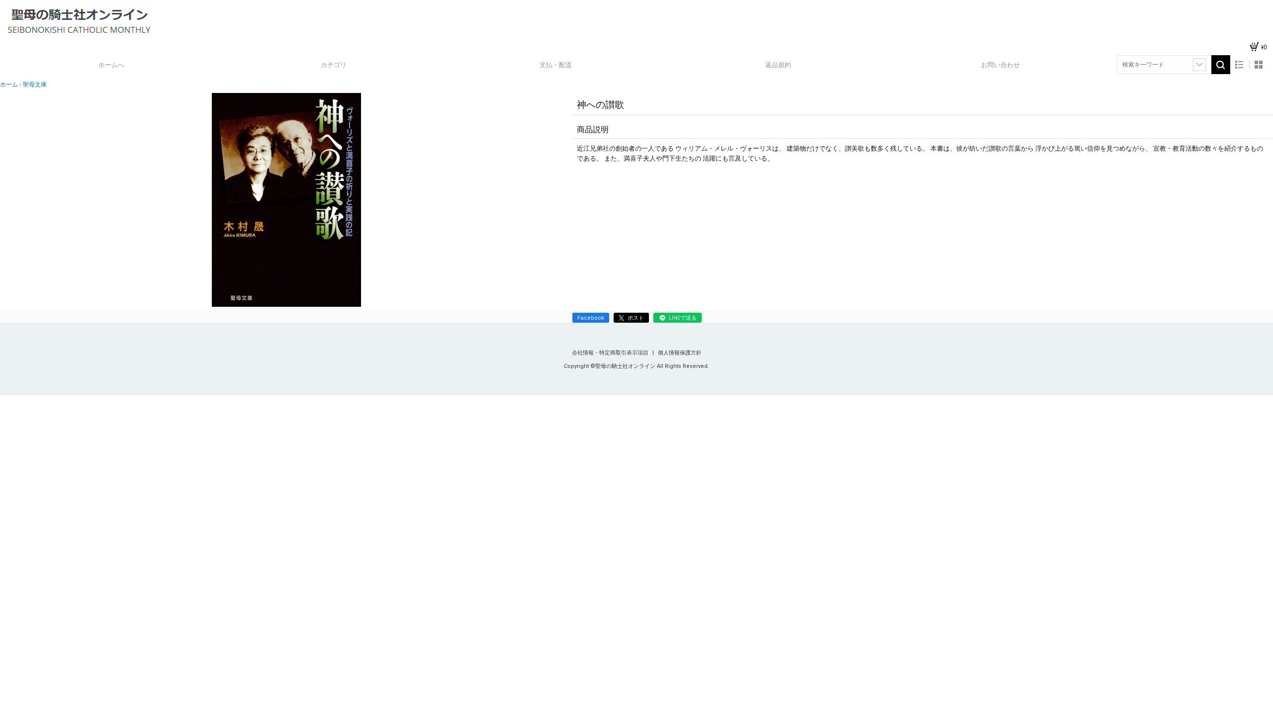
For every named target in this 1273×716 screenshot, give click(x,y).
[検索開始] (1220, 64)
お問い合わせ (1000, 65)
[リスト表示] (1239, 65)
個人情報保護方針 (680, 353)
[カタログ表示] (1258, 65)
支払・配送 (556, 65)
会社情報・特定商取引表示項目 (611, 353)
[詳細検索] (1199, 64)
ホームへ (111, 65)
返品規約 (778, 65)
